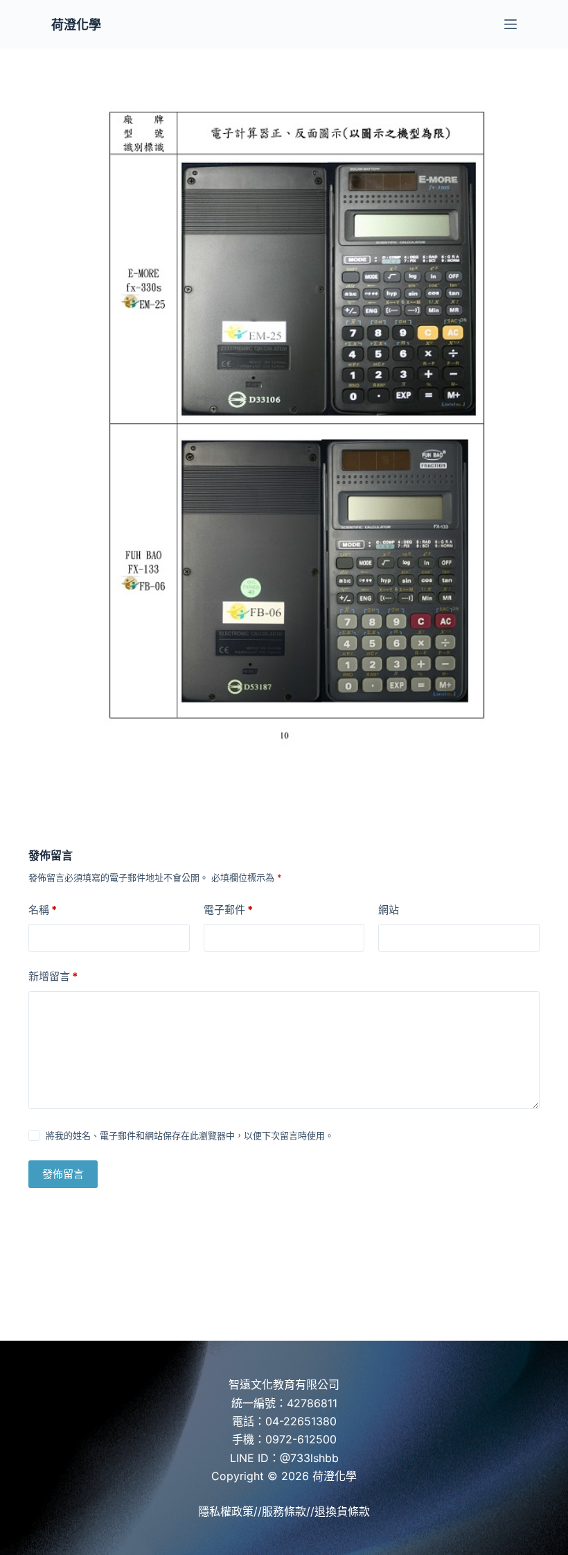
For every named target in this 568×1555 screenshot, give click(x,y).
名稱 (42, 909)
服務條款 (284, 1511)
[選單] (510, 24)
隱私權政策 (226, 1511)
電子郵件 (228, 909)
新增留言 (53, 976)
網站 (388, 909)
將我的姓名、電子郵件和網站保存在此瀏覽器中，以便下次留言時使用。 (190, 1135)
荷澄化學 (76, 24)
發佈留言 (63, 1173)
